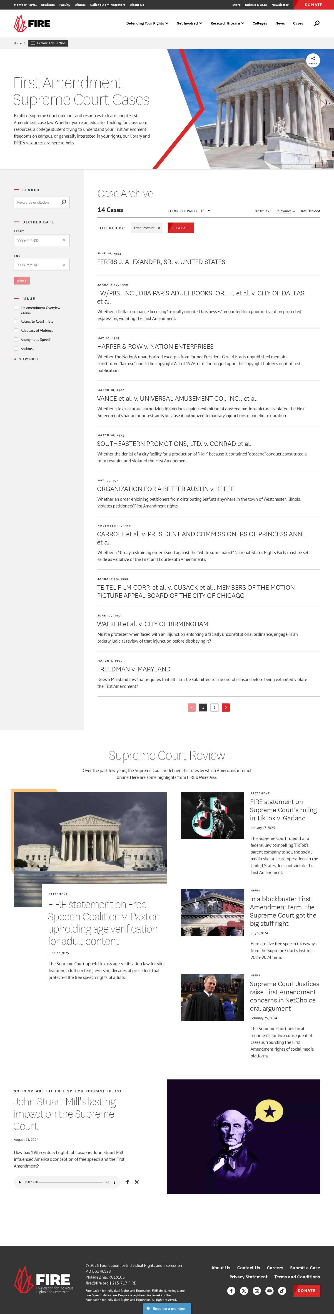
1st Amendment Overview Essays (40, 309)
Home (18, 43)
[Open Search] (317, 23)
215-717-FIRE (124, 1283)
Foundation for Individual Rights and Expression (141, 1265)
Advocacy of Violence (37, 330)
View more (29, 359)
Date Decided (310, 211)
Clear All (180, 227)
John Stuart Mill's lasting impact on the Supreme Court (64, 1113)
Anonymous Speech (36, 339)
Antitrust (27, 348)
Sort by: (263, 211)
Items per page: (182, 211)
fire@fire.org (97, 1283)
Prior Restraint (144, 227)
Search (31, 189)
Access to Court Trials (37, 321)
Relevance (284, 211)
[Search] (65, 202)
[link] (33, 23)
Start (19, 231)
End (17, 256)
